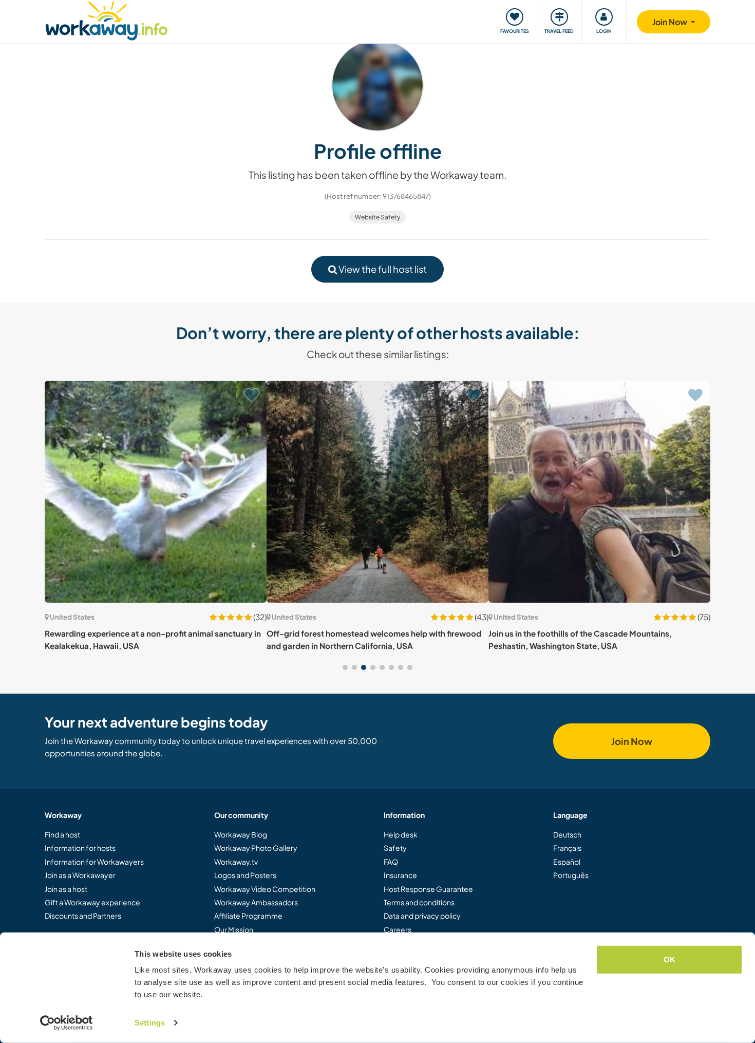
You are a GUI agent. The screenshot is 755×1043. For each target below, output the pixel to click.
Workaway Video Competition (264, 888)
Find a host (62, 834)
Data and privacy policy (422, 915)
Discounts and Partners (83, 915)
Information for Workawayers (94, 861)
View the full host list (382, 269)
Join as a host (66, 888)
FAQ (391, 861)
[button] (345, 667)
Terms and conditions (419, 902)
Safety (395, 847)
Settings (150, 1022)
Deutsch (567, 834)
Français (567, 847)
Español (566, 861)
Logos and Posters (245, 875)
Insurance (400, 875)
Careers (397, 929)
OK (669, 959)
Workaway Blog (240, 834)
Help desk (401, 834)
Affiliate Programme (248, 915)
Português (571, 875)
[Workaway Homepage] (106, 19)
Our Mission (233, 929)
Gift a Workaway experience (92, 902)
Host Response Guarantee (428, 888)
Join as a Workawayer (80, 875)
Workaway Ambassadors (256, 902)
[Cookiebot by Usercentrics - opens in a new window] (66, 1023)
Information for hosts (80, 847)
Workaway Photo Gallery (255, 847)
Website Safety (377, 217)
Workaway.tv (236, 861)
